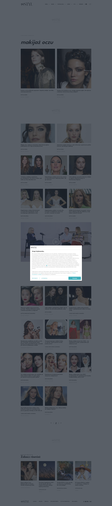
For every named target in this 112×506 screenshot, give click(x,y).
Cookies (40, 274)
